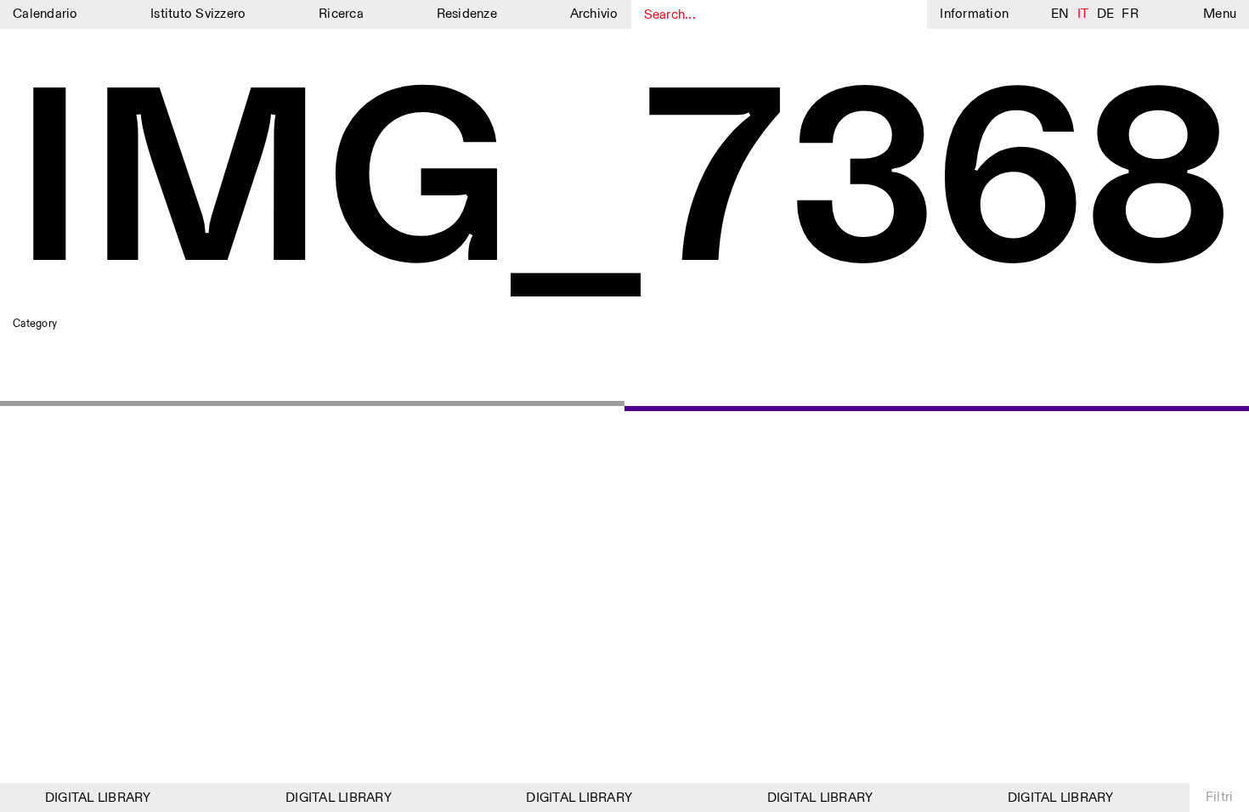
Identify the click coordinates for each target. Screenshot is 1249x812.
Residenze (467, 14)
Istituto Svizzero (198, 14)
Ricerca (341, 14)
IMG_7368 (622, 188)
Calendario (45, 14)
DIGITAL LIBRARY (94, 798)
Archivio (594, 14)
